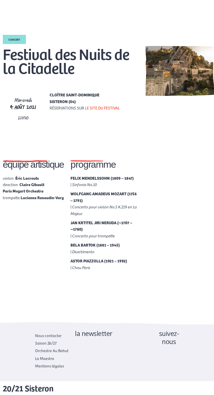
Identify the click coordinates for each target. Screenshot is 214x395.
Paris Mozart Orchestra (23, 191)
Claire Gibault (32, 184)
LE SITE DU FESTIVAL (102, 108)
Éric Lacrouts (27, 178)
